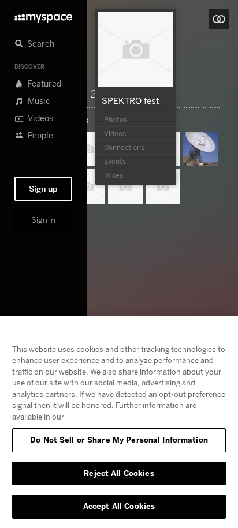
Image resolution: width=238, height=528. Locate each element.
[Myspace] (43, 15)
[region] (119, 422)
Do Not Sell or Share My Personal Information (119, 440)
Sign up (43, 189)
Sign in (43, 220)
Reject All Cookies (119, 473)
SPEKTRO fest (130, 100)
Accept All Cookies (119, 506)
